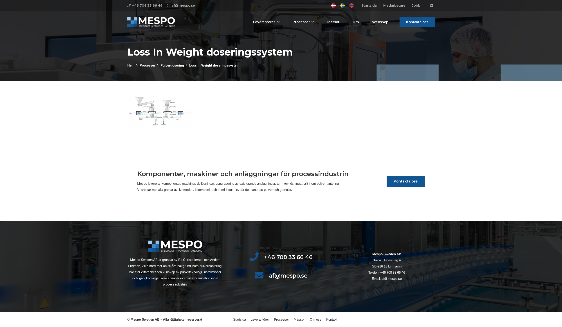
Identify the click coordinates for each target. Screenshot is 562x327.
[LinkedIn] (431, 5)
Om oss (315, 319)
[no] (351, 5)
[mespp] (151, 22)
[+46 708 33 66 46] (256, 257)
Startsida (239, 319)
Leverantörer (260, 319)
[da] (333, 5)
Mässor (299, 319)
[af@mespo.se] (261, 275)
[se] (342, 5)
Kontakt (331, 319)
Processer (281, 319)
